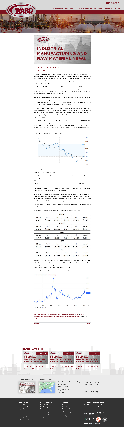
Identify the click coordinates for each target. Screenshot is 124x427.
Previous (36, 323)
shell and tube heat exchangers (69, 316)
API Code (79, 311)
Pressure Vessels (44, 413)
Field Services (22, 413)
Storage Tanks (44, 417)
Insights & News (58, 8)
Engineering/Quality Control (86, 8)
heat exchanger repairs (74, 314)
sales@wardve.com (63, 386)
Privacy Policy (65, 415)
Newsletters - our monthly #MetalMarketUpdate (55, 311)
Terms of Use (65, 417)
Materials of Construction (47, 405)
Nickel (42, 316)
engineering (46, 314)
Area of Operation (67, 407)
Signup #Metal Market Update (70, 411)
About (100, 8)
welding (78, 316)
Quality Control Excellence (26, 407)
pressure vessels (48, 316)
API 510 (75, 311)
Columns (42, 411)
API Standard (85, 311)
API (72, 311)
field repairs (52, 314)
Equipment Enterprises (25, 411)
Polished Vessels (44, 415)
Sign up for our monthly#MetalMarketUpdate (113, 3)
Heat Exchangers (45, 407)
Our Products (69, 8)
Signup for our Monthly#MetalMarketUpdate (92, 383)
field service (58, 314)
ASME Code (40, 314)
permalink (36, 318)
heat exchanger (65, 314)
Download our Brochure (25, 415)
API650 (35, 314)
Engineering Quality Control (26, 409)
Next (89, 323)
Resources (108, 8)
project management (57, 316)
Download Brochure (67, 413)
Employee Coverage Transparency (28, 419)
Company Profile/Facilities (26, 417)
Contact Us (65, 405)
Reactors (42, 409)
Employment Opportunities (69, 409)
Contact (117, 8)
